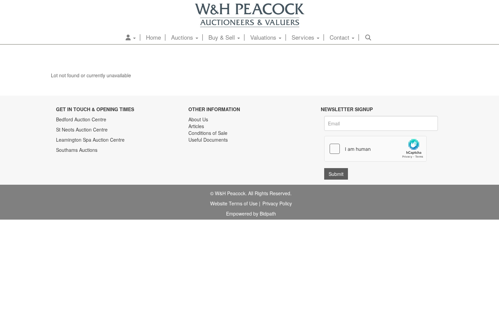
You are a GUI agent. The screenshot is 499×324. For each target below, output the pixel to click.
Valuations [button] (264, 37)
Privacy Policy (277, 203)
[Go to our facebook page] (194, 161)
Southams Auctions (76, 149)
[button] (131, 37)
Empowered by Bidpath (251, 213)
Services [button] (304, 37)
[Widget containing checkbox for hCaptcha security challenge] (375, 149)
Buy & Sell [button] (222, 37)
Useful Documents (208, 139)
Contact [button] (340, 37)
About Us (198, 119)
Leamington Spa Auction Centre (90, 139)
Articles (196, 126)
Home (153, 37)
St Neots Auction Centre (82, 129)
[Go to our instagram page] (223, 161)
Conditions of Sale (207, 132)
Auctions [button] (183, 37)
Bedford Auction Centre (81, 119)
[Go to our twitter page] (209, 161)
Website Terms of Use (234, 203)
